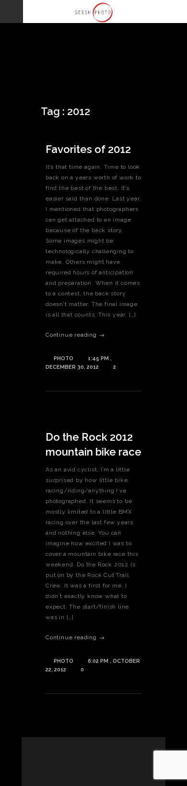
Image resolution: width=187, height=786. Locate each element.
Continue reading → (75, 334)
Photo (63, 358)
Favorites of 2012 (88, 149)
